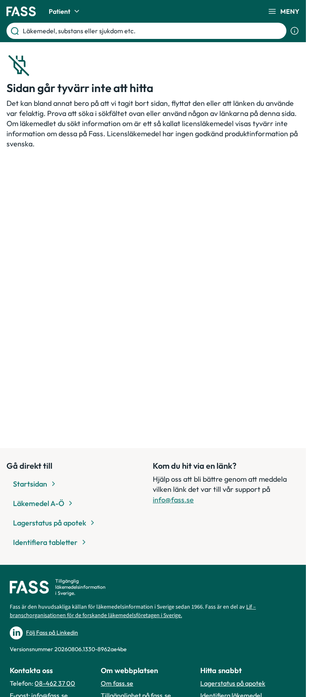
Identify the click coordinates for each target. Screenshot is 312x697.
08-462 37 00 (55, 683)
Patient (59, 11)
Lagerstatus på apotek (232, 683)
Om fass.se (117, 683)
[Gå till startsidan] (21, 11)
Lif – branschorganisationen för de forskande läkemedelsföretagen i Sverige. (133, 611)
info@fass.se (173, 499)
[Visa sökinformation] (294, 31)
